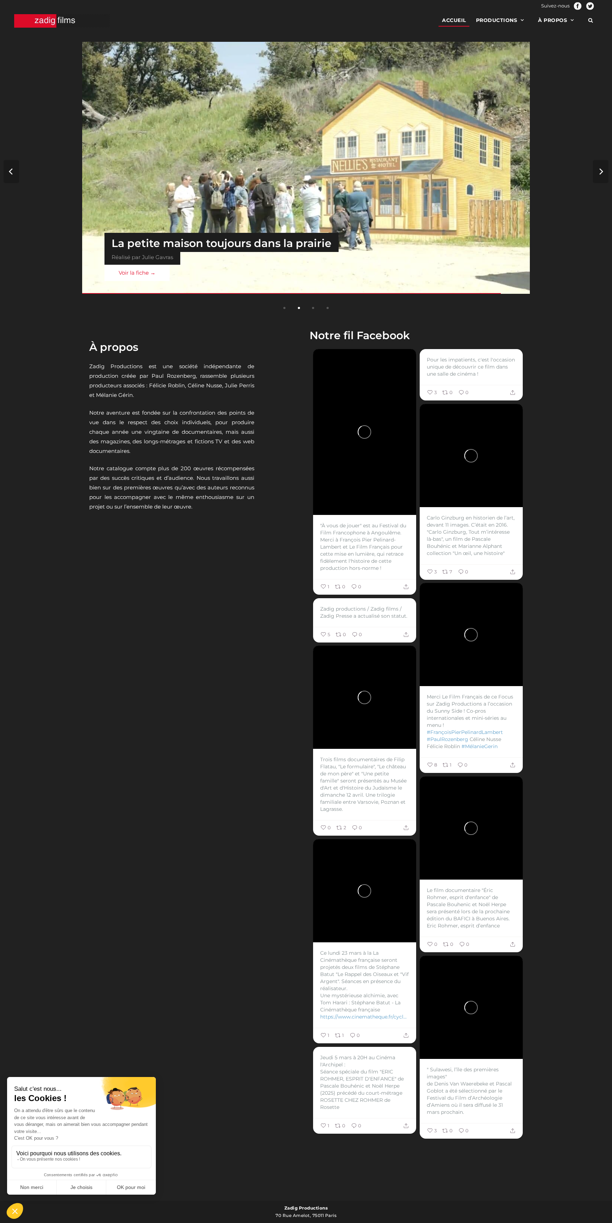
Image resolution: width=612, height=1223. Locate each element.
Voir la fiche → (198, 272)
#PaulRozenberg (447, 739)
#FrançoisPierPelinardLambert (465, 732)
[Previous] (11, 171)
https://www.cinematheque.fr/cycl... (363, 1017)
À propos (552, 20)
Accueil (454, 20)
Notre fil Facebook (360, 335)
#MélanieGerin (479, 746)
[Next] (600, 171)
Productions (496, 20)
